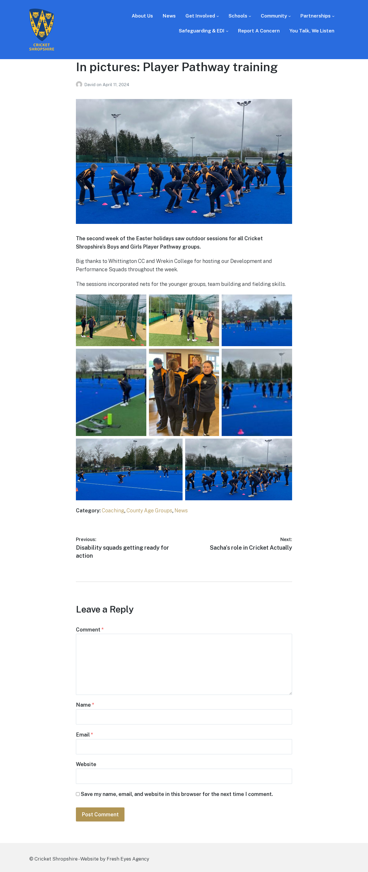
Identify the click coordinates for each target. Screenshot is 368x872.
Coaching (113, 510)
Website (86, 764)
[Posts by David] (80, 84)
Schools (238, 16)
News (169, 16)
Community (274, 16)
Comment (90, 630)
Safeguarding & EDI (202, 31)
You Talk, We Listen (312, 31)
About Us (142, 16)
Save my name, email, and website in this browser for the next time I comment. (177, 794)
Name (85, 705)
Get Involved (200, 16)
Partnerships (315, 16)
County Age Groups (149, 510)
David (90, 84)
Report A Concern (259, 31)
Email (84, 735)
